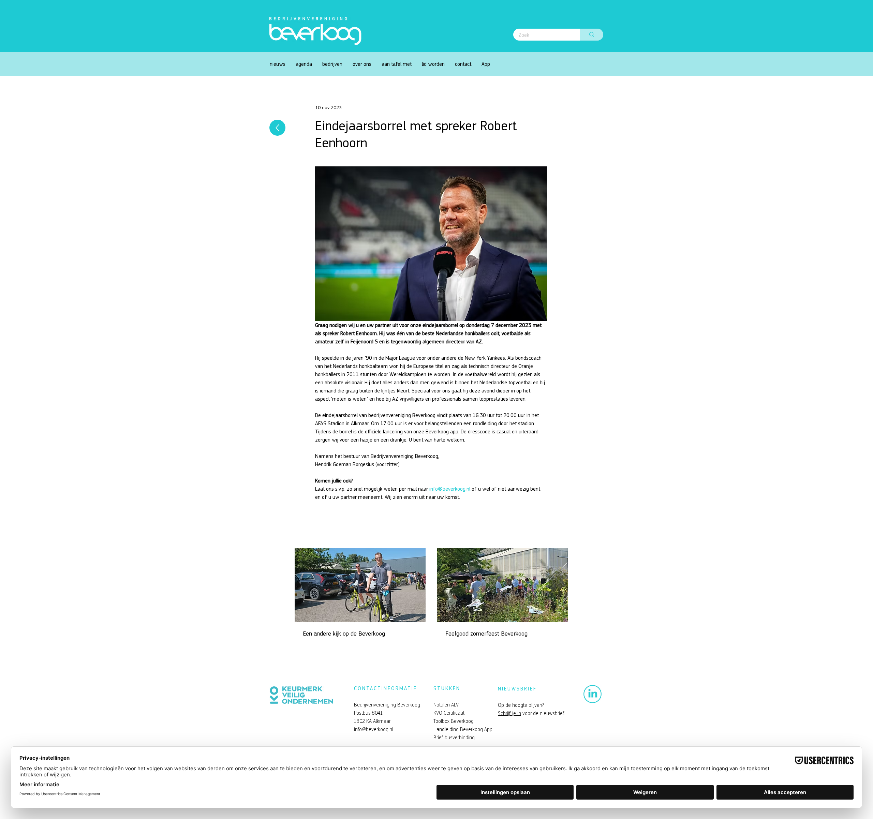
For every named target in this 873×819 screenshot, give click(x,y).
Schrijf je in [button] (509, 713)
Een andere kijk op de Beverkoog (344, 633)
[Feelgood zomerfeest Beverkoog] (502, 585)
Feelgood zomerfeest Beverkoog (487, 633)
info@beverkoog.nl (373, 729)
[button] (361, 64)
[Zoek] (591, 35)
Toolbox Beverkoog (453, 721)
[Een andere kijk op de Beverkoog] (360, 585)
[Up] (277, 128)
